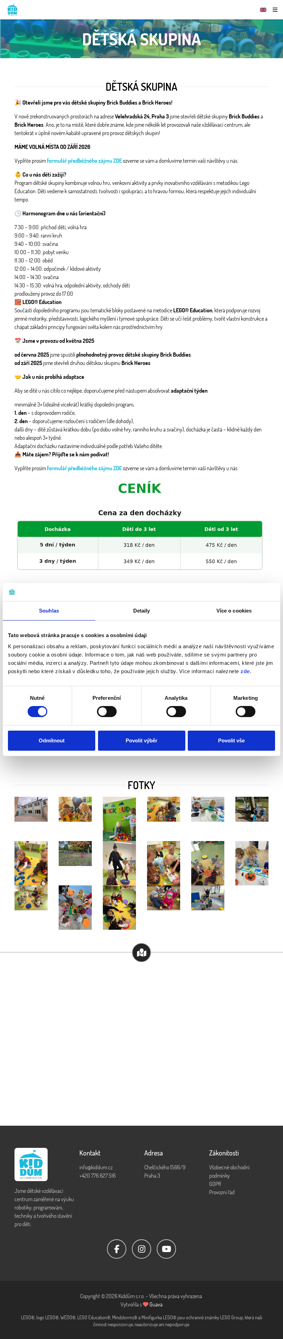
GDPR (215, 1183)
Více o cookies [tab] (234, 611)
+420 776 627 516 (97, 1175)
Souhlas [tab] (49, 611)
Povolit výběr (141, 740)
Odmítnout (52, 740)
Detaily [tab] (141, 611)
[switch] (107, 711)
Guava (156, 1304)
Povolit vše (231, 740)
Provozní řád (222, 1192)
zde (245, 671)
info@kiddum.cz (96, 1167)
